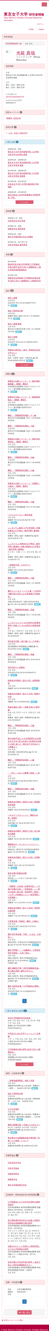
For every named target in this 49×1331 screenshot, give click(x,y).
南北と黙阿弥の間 (15, 310)
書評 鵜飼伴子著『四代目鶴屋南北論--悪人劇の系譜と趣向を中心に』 (24, 969)
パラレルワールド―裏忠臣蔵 (20, 514)
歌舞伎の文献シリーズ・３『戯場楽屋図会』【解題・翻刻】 (24, 398)
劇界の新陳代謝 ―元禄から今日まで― (24, 1124)
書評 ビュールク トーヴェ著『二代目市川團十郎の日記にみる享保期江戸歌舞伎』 (24, 593)
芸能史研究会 (13, 1173)
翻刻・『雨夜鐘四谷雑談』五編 (21, 609)
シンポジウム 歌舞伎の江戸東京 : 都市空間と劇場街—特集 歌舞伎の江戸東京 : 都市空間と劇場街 (24, 546)
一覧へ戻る (25, 1312)
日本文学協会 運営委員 (17, 244)
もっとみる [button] (24, 202)
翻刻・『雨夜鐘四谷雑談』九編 (21, 457)
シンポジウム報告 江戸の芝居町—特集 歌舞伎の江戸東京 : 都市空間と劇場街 (24, 529)
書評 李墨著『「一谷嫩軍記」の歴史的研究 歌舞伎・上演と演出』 (24, 951)
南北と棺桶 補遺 (14, 323)
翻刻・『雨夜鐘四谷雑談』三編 (21, 725)
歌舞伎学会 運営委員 (16, 228)
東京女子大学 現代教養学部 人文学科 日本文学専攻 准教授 (23, 174)
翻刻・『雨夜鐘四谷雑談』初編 (21, 788)
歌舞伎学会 (12, 1179)
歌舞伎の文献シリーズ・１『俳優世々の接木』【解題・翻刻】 (24, 484)
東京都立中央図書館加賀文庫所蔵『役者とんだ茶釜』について (24, 1139)
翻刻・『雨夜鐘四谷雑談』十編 (21, 425)
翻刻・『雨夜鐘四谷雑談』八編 (21, 470)
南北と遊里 (12, 297)
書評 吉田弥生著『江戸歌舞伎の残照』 (24, 986)
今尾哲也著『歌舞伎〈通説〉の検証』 (24, 921)
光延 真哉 (25, 53)
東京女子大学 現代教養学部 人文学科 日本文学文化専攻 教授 (23, 153)
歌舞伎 (9, 118)
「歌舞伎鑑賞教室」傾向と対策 (21, 1080)
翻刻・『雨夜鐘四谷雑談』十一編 (22, 415)
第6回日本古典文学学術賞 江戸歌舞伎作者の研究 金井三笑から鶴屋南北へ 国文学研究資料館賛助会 (24, 267)
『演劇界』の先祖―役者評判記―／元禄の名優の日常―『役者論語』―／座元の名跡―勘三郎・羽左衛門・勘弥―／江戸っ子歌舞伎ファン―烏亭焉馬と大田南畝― (24, 892)
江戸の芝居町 (13, 1109)
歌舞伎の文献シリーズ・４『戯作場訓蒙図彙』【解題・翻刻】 (24, 382)
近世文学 (17, 118)
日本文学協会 (13, 1168)
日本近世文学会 (14, 1162)
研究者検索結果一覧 (14, 43)
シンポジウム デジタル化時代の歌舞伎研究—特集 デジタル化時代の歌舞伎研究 (24, 625)
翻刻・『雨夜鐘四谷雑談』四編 (21, 654)
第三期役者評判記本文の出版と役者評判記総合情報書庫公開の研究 (24, 1221)
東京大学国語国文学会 (17, 1184)
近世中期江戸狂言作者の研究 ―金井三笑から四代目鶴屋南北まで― (24, 1263)
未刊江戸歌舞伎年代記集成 (19, 1017)
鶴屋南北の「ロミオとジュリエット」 (24, 844)
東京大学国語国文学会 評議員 (20, 236)
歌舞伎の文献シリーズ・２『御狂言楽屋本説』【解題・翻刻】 (24, 440)
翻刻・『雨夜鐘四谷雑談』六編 (21, 577)
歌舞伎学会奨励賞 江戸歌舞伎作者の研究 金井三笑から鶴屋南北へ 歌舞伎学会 (24, 279)
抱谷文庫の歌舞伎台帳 (17, 873)
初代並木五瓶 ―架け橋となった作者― (24, 641)
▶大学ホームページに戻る (12, 1320)
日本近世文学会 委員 (16, 220)
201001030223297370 (15, 96)
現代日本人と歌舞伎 (16, 667)
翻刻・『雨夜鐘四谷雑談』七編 (21, 501)
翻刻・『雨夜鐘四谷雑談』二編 (21, 759)
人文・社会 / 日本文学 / (18, 132)
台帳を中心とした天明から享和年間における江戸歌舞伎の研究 (24, 1247)
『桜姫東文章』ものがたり (19, 564)
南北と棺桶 (12, 336)
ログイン (40, 24)
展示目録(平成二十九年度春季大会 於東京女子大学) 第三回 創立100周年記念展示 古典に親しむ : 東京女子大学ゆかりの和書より (24, 742)
